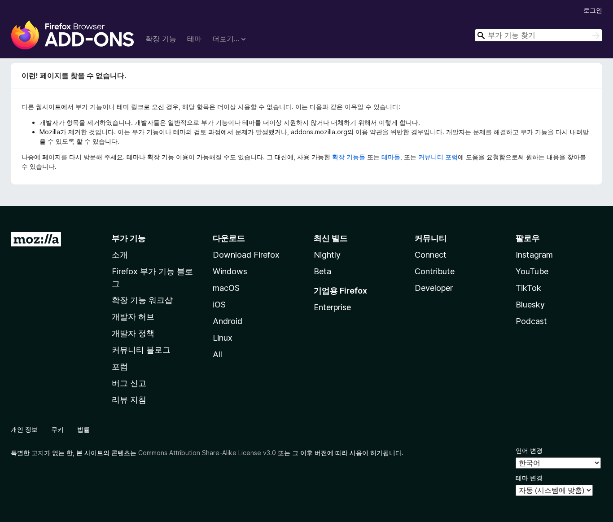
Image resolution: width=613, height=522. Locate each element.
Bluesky (530, 304)
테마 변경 (529, 478)
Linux (222, 337)
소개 (120, 254)
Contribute (435, 271)
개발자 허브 (133, 316)
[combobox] (538, 35)
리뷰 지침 (129, 399)
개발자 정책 (133, 333)
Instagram (534, 254)
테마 (194, 38)
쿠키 (57, 429)
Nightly (327, 254)
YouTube (532, 271)
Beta (322, 271)
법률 (83, 429)
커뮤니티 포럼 (438, 157)
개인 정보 (24, 429)
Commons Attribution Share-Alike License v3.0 (207, 452)
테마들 (390, 157)
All (217, 354)
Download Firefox (246, 254)
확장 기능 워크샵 (142, 300)
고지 (37, 452)
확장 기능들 (348, 157)
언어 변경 (529, 450)
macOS (226, 288)
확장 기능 (160, 38)
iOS (219, 304)
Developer (434, 288)
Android (227, 321)
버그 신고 (129, 383)
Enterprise (332, 307)
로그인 (592, 10)
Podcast (531, 321)
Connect (431, 254)
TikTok (528, 288)
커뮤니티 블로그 (141, 350)
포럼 (120, 366)
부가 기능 (129, 238)
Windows (230, 271)
